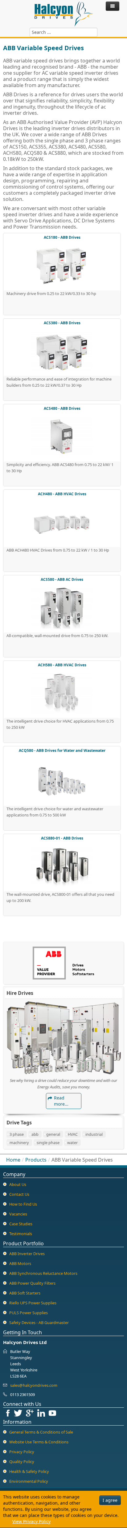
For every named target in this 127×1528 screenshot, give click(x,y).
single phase (48, 1142)
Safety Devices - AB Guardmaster (39, 1322)
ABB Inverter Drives (27, 1253)
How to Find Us (23, 1204)
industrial (94, 1134)
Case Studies (20, 1224)
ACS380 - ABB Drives (62, 322)
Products (36, 1159)
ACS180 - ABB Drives (62, 237)
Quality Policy (21, 1461)
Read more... (61, 1101)
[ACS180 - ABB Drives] (62, 265)
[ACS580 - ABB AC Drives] (62, 607)
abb (35, 1134)
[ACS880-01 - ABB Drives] (62, 866)
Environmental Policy (28, 1481)
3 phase (17, 1134)
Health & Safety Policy (29, 1471)
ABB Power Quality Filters (32, 1283)
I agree (110, 1500)
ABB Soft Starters (24, 1293)
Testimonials (20, 1233)
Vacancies (18, 1214)
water (72, 1142)
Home (13, 1159)
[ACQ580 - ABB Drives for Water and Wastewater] (62, 779)
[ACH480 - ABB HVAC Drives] (62, 522)
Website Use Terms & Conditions (38, 1442)
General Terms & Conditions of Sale (41, 1432)
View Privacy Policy (31, 1521)
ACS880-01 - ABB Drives (62, 838)
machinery (19, 1142)
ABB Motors (20, 1263)
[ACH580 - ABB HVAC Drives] (62, 693)
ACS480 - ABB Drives (62, 408)
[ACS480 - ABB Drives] (62, 436)
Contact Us (19, 1194)
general (53, 1134)
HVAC (73, 1134)
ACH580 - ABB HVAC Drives (62, 665)
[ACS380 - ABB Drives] (62, 351)
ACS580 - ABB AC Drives (62, 579)
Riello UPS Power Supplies (32, 1303)
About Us (17, 1184)
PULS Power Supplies (28, 1312)
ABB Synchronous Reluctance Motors (43, 1273)
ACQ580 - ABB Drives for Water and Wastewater (62, 750)
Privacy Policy (21, 1451)
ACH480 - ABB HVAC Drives (62, 494)
